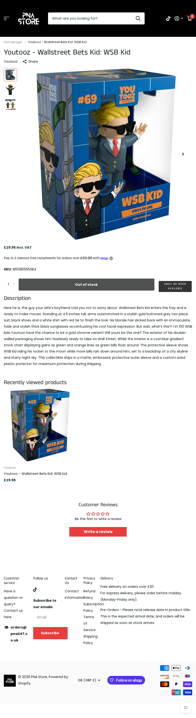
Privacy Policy (89, 581)
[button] (183, 154)
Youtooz (11, 61)
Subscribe (50, 633)
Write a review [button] (98, 531)
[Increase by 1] (15, 280)
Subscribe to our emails (44, 603)
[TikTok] (35, 589)
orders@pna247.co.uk (19, 634)
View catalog (6, 19)
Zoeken (138, 18)
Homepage (13, 42)
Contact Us (71, 581)
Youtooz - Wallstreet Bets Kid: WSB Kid (35, 473)
